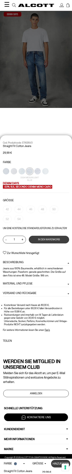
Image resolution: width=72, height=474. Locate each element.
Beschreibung (13, 262)
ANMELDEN (36, 393)
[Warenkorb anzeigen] (68, 5)
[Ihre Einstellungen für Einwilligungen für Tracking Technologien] (65, 467)
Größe (8, 200)
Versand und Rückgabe (19, 293)
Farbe (7, 162)
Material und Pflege (18, 283)
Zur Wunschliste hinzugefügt (22, 253)
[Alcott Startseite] (36, 5)
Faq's (47, 330)
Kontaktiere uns (39, 417)
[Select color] (6, 178)
